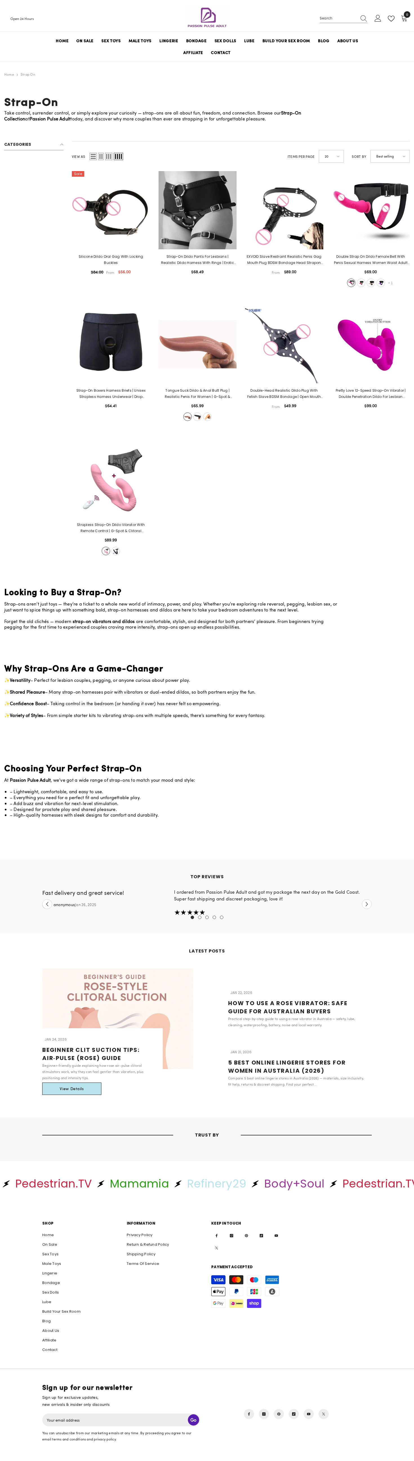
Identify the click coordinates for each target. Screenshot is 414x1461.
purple (381, 283)
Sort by (359, 156)
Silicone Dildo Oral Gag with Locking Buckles (111, 259)
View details (72, 1088)
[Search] (344, 18)
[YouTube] (276, 1235)
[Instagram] (231, 1235)
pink (351, 283)
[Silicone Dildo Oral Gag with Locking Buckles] (111, 210)
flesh (207, 417)
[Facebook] (216, 1235)
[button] (93, 156)
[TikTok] (261, 1235)
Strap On (28, 74)
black (197, 417)
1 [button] (192, 917)
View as (78, 156)
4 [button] (214, 917)
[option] (207, 903)
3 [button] (207, 917)
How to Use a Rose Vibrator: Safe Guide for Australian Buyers (288, 1007)
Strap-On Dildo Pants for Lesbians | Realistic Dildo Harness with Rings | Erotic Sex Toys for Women (197, 260)
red (361, 283)
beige (371, 283)
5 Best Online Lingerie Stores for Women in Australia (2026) (287, 1067)
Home (9, 74)
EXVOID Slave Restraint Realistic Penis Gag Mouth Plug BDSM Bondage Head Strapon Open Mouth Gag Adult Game (284, 260)
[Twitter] (216, 1248)
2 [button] (199, 917)
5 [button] (221, 917)
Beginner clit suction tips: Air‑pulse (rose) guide (91, 1054)
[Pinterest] (246, 1235)
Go (193, 1420)
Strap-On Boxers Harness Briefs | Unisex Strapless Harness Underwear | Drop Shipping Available (111, 394)
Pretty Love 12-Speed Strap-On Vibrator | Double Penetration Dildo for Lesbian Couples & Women (371, 394)
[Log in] (378, 18)
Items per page (301, 156)
